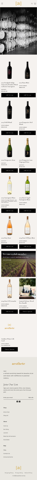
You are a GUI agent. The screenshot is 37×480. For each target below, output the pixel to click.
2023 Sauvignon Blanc (8, 198)
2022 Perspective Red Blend (25, 123)
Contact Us (6, 453)
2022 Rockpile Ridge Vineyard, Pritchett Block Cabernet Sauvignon (9, 84)
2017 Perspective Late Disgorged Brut (26, 161)
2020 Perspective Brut (8, 160)
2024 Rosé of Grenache (8, 301)
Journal (5, 433)
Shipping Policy (9, 472)
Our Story (6, 429)
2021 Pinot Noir (24, 83)
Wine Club (6, 412)
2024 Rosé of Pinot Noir (27, 238)
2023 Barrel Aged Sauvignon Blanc (24, 199)
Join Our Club (7, 260)
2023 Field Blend (6, 122)
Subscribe (30, 397)
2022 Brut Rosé (6, 238)
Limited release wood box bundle (26, 302)
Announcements (8, 457)
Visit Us (5, 426)
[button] (2, 3)
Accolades (6, 439)
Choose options (27, 311)
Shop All (5, 415)
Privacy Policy (19, 472)
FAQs (4, 450)
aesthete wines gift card (7, 340)
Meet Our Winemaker (9, 436)
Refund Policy (28, 472)
